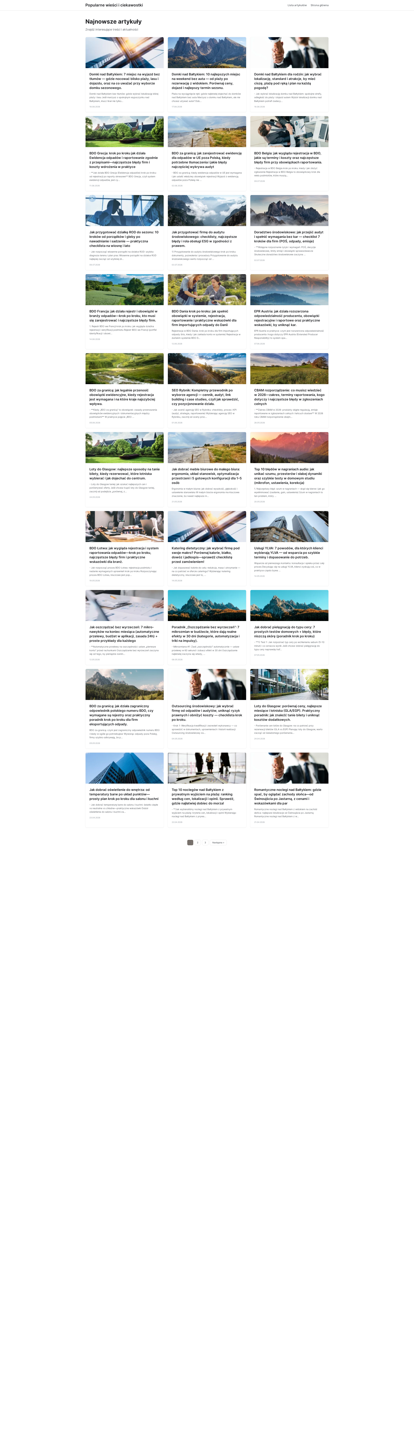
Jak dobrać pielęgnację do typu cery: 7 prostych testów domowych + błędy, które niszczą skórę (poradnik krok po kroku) (287, 631)
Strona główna (320, 5)
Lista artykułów (297, 5)
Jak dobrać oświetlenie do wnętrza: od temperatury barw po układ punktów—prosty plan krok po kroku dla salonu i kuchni (123, 794)
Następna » (218, 842)
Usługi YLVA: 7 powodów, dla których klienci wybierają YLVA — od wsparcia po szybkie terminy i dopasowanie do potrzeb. (288, 552)
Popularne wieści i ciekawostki (114, 5)
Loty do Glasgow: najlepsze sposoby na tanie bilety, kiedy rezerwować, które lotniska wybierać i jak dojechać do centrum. (124, 473)
